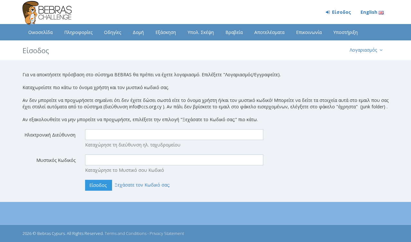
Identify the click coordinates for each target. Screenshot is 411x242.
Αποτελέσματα (269, 32)
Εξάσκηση (165, 32)
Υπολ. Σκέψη (201, 32)
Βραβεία (234, 32)
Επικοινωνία (309, 32)
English (370, 12)
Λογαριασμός (364, 50)
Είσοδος (341, 12)
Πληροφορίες (78, 32)
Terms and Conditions (125, 233)
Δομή (138, 32)
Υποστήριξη (345, 32)
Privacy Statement (167, 233)
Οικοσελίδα (40, 32)
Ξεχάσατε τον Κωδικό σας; (142, 185)
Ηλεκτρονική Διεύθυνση (49, 135)
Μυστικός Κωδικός (55, 160)
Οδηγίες (112, 32)
